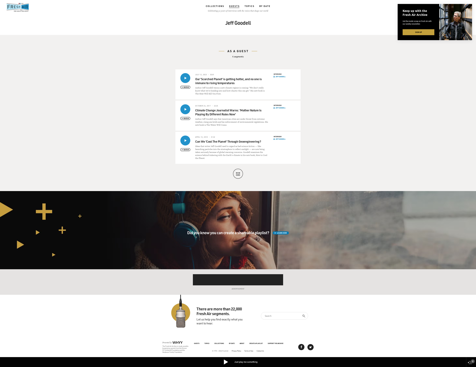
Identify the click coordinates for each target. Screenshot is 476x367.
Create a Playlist (256, 343)
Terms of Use (248, 351)
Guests (234, 6)
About (242, 343)
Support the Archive (275, 343)
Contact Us (260, 351)
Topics (249, 6)
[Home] (17, 7)
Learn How (282, 233)
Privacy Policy (236, 351)
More (238, 175)
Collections (215, 6)
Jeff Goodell (280, 77)
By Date (264, 6)
